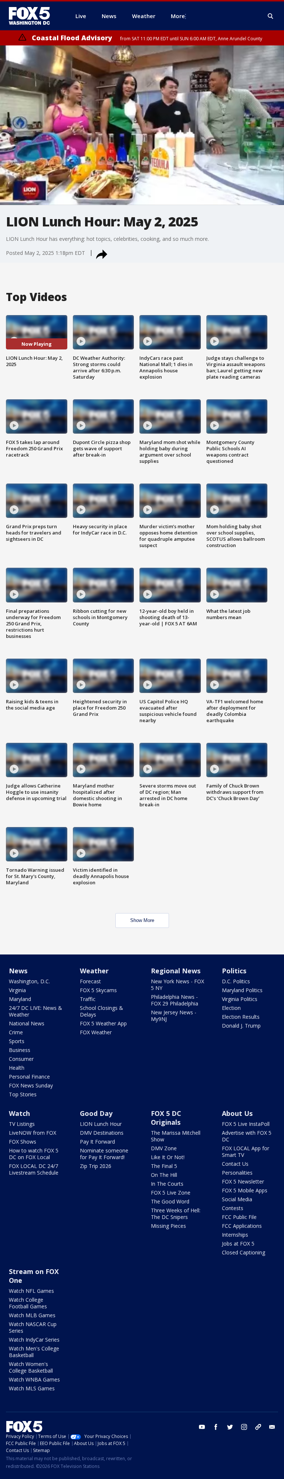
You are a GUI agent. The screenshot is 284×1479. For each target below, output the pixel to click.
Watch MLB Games (32, 1315)
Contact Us (235, 1163)
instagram (244, 1427)
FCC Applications (242, 1225)
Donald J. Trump (241, 1025)
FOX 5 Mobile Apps (244, 1190)
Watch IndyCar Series (34, 1339)
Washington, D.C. (29, 981)
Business (19, 1049)
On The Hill (164, 1174)
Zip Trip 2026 (95, 1165)
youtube (202, 1427)
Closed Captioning (243, 1252)
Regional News (175, 970)
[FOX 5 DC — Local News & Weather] (33, 16)
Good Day (96, 1113)
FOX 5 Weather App (103, 1023)
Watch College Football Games (28, 1303)
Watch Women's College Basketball (31, 1367)
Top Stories (23, 1094)
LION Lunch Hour (101, 1123)
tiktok (258, 1427)
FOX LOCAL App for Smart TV (245, 1151)
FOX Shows (22, 1141)
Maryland (20, 998)
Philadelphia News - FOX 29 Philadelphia (174, 1000)
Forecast (90, 981)
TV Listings (22, 1123)
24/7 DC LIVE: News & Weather (35, 1011)
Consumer (21, 1058)
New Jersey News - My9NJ (173, 1015)
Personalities (237, 1172)
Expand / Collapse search (270, 16)
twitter (230, 1427)
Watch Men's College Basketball (34, 1352)
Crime (16, 1032)
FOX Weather (96, 1032)
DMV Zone (164, 1148)
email (272, 1427)
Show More (142, 920)
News (18, 970)
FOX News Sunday (31, 1085)
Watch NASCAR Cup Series (33, 1327)
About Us (237, 1113)
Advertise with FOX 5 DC (246, 1136)
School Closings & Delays (101, 1011)
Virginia (17, 990)
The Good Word (170, 1201)
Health (16, 1067)
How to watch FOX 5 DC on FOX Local (33, 1154)
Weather (94, 970)
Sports (16, 1041)
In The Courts (167, 1183)
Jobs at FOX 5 (238, 1243)
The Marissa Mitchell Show (175, 1136)
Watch (19, 1113)
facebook (216, 1427)
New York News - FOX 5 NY (177, 984)
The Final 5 (164, 1165)
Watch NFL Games (31, 1290)
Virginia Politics (239, 998)
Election (231, 1007)
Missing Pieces (168, 1225)
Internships (235, 1234)
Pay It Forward (97, 1141)
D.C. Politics (236, 981)
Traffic (87, 998)
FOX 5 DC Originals (166, 1118)
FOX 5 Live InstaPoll (246, 1123)
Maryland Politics (242, 990)
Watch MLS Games (32, 1388)
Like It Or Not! (168, 1157)
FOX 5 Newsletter (243, 1181)
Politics (234, 970)
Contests (232, 1208)
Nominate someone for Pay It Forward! (104, 1154)
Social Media (237, 1199)
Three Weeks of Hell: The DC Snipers (175, 1213)
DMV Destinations (102, 1132)
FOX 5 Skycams (98, 990)
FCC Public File (239, 1216)
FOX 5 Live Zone (170, 1192)
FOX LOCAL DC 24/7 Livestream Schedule (33, 1169)
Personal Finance (29, 1076)
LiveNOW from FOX (32, 1132)
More (178, 16)
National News (26, 1023)
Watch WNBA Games (34, 1379)
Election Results (241, 1016)
